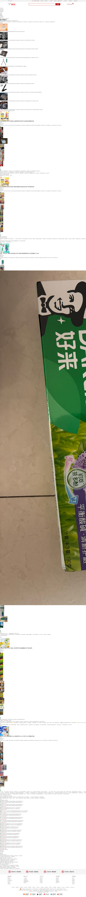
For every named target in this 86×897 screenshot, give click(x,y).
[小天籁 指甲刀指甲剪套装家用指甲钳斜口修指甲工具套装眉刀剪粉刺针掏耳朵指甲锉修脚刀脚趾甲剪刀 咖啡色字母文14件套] (4, 53)
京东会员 (51, 0)
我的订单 (42, 0)
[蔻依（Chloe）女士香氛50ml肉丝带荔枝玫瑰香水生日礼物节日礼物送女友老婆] (4, 27)
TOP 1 (1, 176)
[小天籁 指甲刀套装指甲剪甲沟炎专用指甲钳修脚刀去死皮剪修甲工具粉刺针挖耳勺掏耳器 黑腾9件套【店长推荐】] (4, 35)
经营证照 (56, 891)
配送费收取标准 (26, 881)
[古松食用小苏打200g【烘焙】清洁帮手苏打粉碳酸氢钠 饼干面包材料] (4, 642)
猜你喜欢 (1, 22)
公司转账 (41, 882)
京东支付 (44, 892)
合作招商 (25, 887)
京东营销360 (18, 868)
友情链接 (42, 887)
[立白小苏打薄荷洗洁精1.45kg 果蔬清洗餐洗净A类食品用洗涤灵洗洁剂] (11, 817)
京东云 (47, 892)
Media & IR (72, 887)
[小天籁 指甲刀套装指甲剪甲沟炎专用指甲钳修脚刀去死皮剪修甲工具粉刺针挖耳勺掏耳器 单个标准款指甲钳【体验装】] (4, 70)
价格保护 (57, 879)
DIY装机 (73, 879)
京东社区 (50, 887)
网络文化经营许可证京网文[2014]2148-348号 (47, 890)
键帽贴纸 (1, 15)
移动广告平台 (13, 868)
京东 (15, 4)
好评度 (3, 123)
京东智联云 (2, 868)
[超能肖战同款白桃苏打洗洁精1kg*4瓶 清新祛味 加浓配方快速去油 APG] (11, 846)
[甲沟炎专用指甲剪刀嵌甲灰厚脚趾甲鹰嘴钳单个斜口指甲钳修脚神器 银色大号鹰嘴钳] (4, 61)
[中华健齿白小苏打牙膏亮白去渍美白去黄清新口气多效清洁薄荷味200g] (11, 801)
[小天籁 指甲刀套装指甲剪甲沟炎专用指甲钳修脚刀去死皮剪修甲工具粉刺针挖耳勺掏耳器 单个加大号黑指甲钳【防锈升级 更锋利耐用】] (4, 87)
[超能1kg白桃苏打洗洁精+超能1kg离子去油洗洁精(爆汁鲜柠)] (10, 833)
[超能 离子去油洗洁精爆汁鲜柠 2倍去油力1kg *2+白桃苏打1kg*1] (10, 807)
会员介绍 (9, 879)
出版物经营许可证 (36, 890)
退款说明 (57, 880)
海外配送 (25, 882)
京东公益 (63, 887)
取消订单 (57, 882)
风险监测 (54, 887)
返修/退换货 (58, 881)
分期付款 (41, 880)
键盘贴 (1, 14)
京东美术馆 (2, 16)
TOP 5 (1, 799)
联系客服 (9, 883)
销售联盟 (46, 887)
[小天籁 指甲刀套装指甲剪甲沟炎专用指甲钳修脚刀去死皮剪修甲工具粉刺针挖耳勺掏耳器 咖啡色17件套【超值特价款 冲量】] (4, 96)
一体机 (1, 12)
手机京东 (60, 0)
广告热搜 (9, 868)
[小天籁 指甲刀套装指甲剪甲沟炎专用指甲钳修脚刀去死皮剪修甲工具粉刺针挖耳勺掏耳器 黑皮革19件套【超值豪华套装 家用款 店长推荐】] (4, 105)
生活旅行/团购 (10, 880)
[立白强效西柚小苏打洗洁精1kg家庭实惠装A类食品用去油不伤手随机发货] (4, 181)
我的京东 (46, 0)
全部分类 (1, 8)
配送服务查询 (26, 880)
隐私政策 (58, 887)
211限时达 (25, 879)
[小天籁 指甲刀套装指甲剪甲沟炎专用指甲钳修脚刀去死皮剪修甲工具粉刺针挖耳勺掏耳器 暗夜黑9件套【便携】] (4, 79)
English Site (68, 887)
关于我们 (13, 887)
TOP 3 (1, 637)
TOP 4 (1, 725)
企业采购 (55, 0)
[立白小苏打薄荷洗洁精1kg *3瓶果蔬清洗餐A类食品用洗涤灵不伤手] (11, 814)
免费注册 (37, 0)
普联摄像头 (2, 11)
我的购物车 (70, 4)
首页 (0, 18)
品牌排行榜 (2, 10)
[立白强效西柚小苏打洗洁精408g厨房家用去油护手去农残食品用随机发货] (4, 115)
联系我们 (17, 887)
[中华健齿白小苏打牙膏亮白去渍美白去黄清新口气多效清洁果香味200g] (11, 804)
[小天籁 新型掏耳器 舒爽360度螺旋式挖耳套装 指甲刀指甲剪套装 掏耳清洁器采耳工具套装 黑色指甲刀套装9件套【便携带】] (4, 44)
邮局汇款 (41, 881)
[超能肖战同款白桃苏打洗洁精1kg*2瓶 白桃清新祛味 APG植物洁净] (10, 830)
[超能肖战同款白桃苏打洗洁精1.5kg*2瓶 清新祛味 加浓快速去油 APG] (11, 839)
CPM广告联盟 (6, 868)
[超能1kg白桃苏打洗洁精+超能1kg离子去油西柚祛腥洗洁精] (9, 836)
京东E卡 (73, 881)
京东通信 (73, 882)
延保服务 (73, 880)
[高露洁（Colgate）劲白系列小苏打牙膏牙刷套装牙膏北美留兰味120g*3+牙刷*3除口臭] (14, 810)
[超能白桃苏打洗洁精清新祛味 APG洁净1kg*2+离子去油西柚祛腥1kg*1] (11, 823)
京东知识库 (2, 9)
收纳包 (1, 13)
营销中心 (33, 887)
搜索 (58, 4)
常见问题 (9, 881)
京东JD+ (73, 883)
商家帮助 (29, 887)
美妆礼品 (3, 18)
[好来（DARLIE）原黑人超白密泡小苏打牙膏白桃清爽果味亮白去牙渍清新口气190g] (4, 248)
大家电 (9, 882)
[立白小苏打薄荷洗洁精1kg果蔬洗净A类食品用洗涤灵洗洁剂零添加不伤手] (12, 820)
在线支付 (41, 879)
